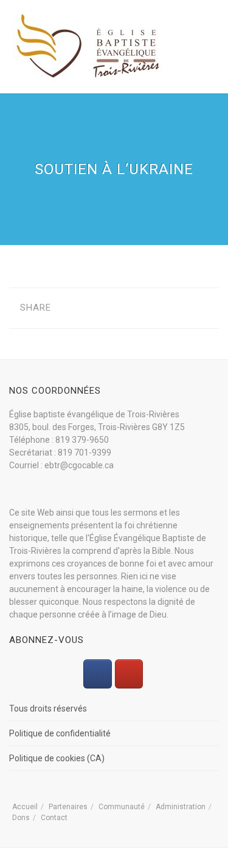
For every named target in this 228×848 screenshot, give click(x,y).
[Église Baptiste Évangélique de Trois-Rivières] (88, 45)
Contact (54, 817)
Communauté (121, 807)
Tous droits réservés (48, 708)
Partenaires (68, 807)
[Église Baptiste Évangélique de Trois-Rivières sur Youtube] (129, 673)
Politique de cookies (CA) (57, 758)
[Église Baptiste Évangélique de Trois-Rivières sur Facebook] (97, 673)
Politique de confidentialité (60, 733)
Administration (181, 807)
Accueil (25, 807)
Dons (21, 817)
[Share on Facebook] (69, 307)
